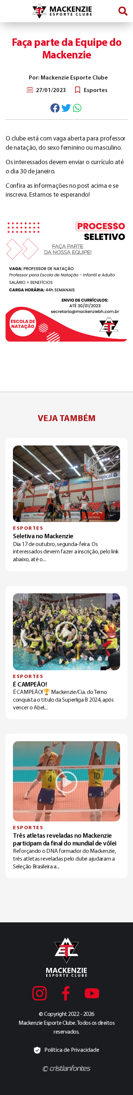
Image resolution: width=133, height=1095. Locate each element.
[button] (122, 11)
